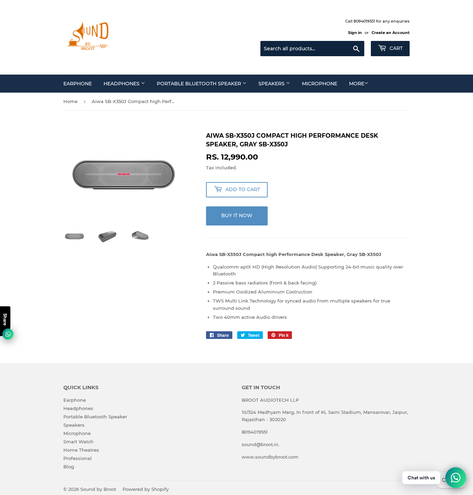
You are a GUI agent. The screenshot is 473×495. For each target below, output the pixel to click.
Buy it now (236, 215)
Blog (68, 466)
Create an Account (391, 32)
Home (70, 101)
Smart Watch (78, 441)
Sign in (355, 32)
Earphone (77, 83)
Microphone (319, 83)
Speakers (272, 83)
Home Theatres (81, 450)
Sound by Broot (98, 489)
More (356, 83)
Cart (395, 48)
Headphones (122, 83)
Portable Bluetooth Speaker (199, 83)
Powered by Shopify (146, 489)
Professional (77, 458)
